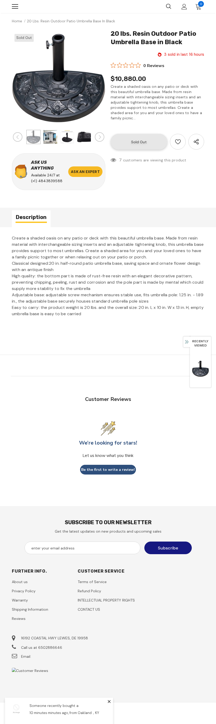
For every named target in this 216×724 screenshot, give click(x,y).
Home (17, 21)
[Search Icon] (168, 6)
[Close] (109, 701)
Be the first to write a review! (108, 469)
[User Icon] (184, 6)
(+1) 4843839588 (46, 181)
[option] (58, 78)
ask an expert (85, 171)
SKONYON (40, 6)
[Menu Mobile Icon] (15, 6)
